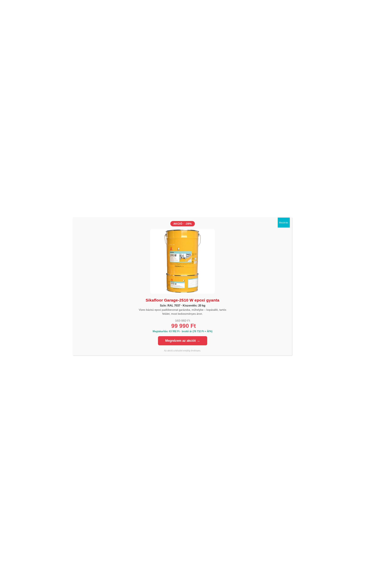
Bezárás (283, 222)
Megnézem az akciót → (182, 340)
